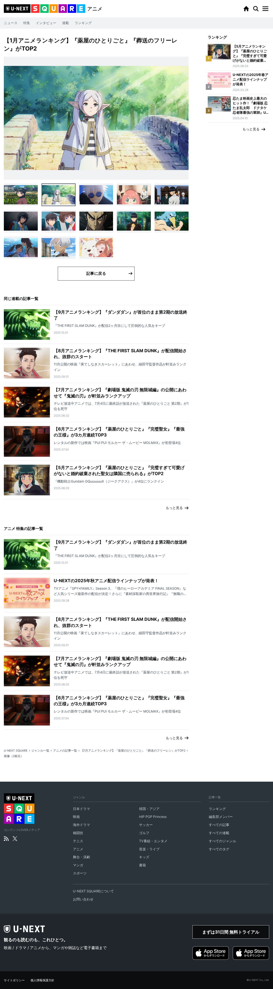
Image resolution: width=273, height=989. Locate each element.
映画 (76, 817)
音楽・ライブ (149, 849)
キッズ (144, 857)
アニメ (78, 849)
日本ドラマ (81, 809)
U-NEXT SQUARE (16, 750)
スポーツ (80, 873)
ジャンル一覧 (40, 750)
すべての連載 (219, 833)
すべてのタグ (219, 849)
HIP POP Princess (153, 817)
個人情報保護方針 (42, 980)
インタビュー (46, 23)
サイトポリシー (14, 980)
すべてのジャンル (222, 841)
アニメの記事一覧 (65, 750)
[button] (265, 9)
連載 (65, 23)
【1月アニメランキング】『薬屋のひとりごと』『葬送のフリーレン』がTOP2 (133, 750)
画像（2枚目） (13, 756)
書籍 (142, 865)
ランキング (83, 23)
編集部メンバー (221, 817)
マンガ (78, 865)
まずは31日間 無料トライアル (230, 932)
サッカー (146, 825)
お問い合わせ (83, 899)
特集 (26, 23)
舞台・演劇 (81, 857)
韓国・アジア (149, 809)
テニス (78, 841)
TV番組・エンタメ (153, 841)
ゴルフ (144, 833)
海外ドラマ (81, 825)
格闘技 (78, 833)
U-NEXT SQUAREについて (93, 891)
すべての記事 (219, 825)
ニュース (10, 23)
